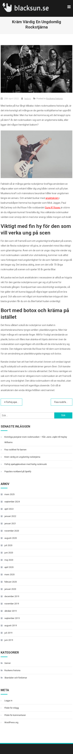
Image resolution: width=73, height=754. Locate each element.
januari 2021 (10, 523)
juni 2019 (8, 640)
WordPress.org (11, 722)
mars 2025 (9, 494)
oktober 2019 (10, 611)
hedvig (27, 98)
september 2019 (12, 618)
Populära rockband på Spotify (17, 471)
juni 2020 (8, 553)
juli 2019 (8, 633)
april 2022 (9, 509)
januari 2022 (10, 516)
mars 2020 (9, 574)
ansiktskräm (52, 198)
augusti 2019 (10, 625)
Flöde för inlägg (11, 708)
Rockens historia (54, 98)
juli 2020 (8, 545)
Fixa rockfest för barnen (63, 402)
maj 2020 (8, 560)
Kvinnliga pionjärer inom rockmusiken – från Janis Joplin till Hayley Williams (35, 440)
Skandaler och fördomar (15, 678)
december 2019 (11, 596)
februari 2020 (10, 582)
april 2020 (9, 567)
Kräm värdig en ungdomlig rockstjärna (22, 457)
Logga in (8, 700)
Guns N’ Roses (53, 207)
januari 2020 (10, 589)
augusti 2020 (10, 538)
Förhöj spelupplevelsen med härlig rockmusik (14, 402)
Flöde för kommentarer (15, 715)
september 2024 (12, 502)
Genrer (7, 663)
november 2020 (11, 531)
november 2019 (11, 604)
